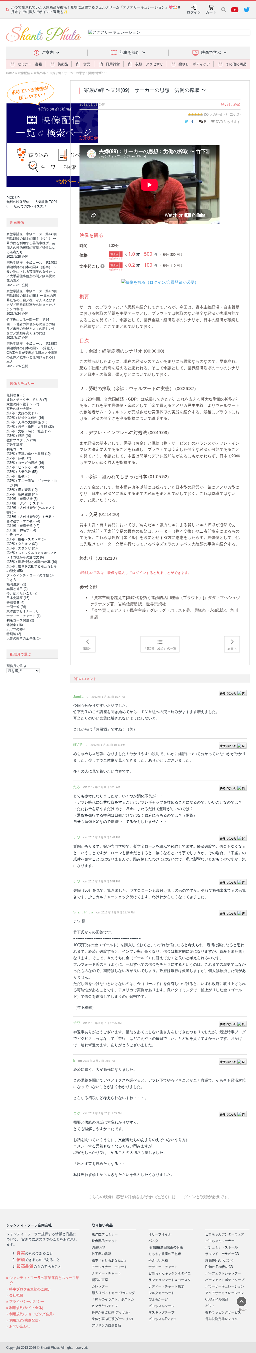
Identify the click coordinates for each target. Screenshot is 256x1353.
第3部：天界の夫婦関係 (26, 422)
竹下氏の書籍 (101, 1254)
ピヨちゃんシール (161, 1306)
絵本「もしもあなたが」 (110, 1260)
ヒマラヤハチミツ (105, 1306)
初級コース (14, 449)
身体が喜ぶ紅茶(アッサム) (111, 1312)
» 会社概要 (14, 1295)
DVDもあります (227, 122)
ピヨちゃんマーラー (219, 1241)
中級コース (14, 535)
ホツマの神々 (16, 629)
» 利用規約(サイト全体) (24, 1308)
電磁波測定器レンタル (221, 1319)
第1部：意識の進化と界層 (28, 454)
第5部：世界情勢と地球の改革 (31, 562)
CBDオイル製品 (216, 1299)
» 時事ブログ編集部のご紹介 (28, 1289)
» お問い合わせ (18, 1326)
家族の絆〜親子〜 (22, 404)
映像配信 (24, 73)
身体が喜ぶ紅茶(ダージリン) (112, 1319)
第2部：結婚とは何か (25, 418)
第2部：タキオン (22, 544)
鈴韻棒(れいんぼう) (219, 1260)
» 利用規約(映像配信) (23, 1320)
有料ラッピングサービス (223, 1312)
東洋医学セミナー (105, 1234)
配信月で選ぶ (16, 666)
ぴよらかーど (158, 1299)
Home (10, 73)
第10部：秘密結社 (22, 499)
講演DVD (98, 1247)
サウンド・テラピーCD (222, 1254)
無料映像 (15, 395)
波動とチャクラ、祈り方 (26, 400)
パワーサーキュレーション (224, 1286)
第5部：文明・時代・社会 (28, 431)
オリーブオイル (159, 1234)
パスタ (153, 1241)
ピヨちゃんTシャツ (162, 1319)
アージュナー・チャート (110, 1267)
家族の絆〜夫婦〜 (19, 409)
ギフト (210, 1306)
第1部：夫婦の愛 (22, 413)
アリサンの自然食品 (106, 1325)
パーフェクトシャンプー (223, 1273)
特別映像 (15, 602)
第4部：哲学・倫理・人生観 (30, 427)
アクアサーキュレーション (224, 1293)
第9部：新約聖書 (22, 494)
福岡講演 (16, 584)
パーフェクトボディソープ (224, 1280)
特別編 (13, 634)
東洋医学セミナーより (22, 611)
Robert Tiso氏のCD (219, 1267)
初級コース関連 (20, 620)
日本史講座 (17, 598)
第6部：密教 (17, 476)
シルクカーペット (161, 1293)
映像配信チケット (105, 1241)
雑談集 (14, 625)
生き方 (11, 580)
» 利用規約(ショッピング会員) (30, 1314)
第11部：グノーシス (24, 503)
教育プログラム (21, 440)
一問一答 (16, 607)
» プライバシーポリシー (25, 1301)
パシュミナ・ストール (221, 1247)
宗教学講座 (14, 445)
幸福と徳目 (17, 589)
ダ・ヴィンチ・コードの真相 (30, 575)
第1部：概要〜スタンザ (26, 539)
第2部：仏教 (18, 458)
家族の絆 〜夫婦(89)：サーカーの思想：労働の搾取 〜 (70, 73)
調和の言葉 (100, 1280)
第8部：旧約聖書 (22, 490)
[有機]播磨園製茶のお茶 (165, 1247)
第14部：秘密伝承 (22, 526)
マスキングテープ (161, 1312)
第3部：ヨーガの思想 (25, 463)
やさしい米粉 (158, 1260)
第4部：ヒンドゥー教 (25, 467)
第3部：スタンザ (22, 548)
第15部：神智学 (21, 530)
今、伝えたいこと (21, 593)
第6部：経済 (230, 104)
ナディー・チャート (23, 616)
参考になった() (233, 693)
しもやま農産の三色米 (164, 1254)
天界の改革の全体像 (23, 638)
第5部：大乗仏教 (22, 472)
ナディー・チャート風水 (166, 1286)
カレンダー (100, 1286)
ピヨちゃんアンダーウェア (224, 1234)
